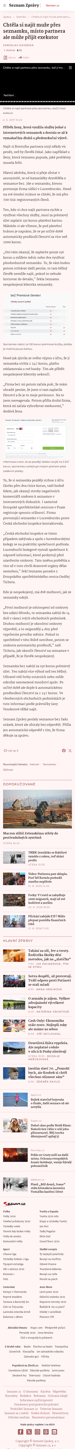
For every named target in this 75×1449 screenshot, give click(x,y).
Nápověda (59, 1391)
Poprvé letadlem (12, 1297)
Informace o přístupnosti (36, 1400)
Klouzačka (28, 1352)
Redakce (25, 1396)
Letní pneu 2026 (49, 1292)
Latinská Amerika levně (16, 1312)
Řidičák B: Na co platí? (52, 1307)
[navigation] (5, 5)
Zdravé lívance (48, 1264)
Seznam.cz (52, 5)
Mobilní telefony (51, 1366)
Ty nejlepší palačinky (52, 1254)
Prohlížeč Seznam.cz (24, 1409)
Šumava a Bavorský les (16, 1302)
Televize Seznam (51, 1409)
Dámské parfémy (40, 1371)
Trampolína (61, 1347)
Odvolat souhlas (19, 1417)
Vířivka (45, 1357)
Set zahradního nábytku (50, 1352)
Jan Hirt (44, 1226)
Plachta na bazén (42, 1347)
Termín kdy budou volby (16, 1232)
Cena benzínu (45, 1333)
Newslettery (60, 1413)
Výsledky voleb (11, 1226)
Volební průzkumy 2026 (16, 1221)
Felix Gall (45, 1237)
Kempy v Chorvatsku (15, 1292)
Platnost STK (47, 1317)
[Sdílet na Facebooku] (64, 751)
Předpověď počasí (55, 1328)
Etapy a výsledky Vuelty (53, 1221)
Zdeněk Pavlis (48, 1081)
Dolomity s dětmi (13, 1317)
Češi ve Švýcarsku (13, 1307)
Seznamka (49, 764)
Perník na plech (49, 1279)
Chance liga (9, 1254)
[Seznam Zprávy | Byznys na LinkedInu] (54, 1432)
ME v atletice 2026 (13, 1269)
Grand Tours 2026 (49, 1242)
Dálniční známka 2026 (52, 1297)
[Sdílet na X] (70, 751)
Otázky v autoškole (50, 1312)
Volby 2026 (9, 1216)
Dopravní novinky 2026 (53, 1302)
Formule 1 (8, 1274)
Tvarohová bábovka (50, 1269)
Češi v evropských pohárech (36, 1338)
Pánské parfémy (36, 1381)
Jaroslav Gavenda (18, 45)
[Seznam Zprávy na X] (29, 1432)
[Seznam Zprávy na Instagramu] (37, 1432)
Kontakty (11, 1396)
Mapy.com (36, 1328)
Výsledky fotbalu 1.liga (16, 1259)
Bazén (27, 1347)
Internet (34, 764)
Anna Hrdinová (49, 989)
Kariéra (45, 1391)
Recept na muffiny (50, 1259)
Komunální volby (12, 1242)
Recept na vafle (48, 1274)
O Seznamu (30, 1391)
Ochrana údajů (58, 1396)
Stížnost (8, 769)
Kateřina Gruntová (53, 1011)
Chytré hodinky (51, 1376)
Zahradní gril (31, 1357)
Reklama (40, 1396)
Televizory (35, 1376)
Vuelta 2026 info (49, 1216)
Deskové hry (19, 1376)
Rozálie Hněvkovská (44, 1058)
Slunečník (14, 1352)
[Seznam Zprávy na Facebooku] (20, 1432)
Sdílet (26, 57)
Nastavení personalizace (48, 1417)
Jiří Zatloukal (49, 1033)
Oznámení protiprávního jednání (36, 1404)
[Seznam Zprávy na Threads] (46, 1432)
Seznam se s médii (16, 1413)
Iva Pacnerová (48, 963)
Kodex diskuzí (40, 1413)
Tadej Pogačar (47, 1232)
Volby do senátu (12, 1237)
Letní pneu (58, 1371)
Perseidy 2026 (27, 1333)
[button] (70, 67)
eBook (12, 57)
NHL (5, 1279)
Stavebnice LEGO (18, 1371)
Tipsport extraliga (13, 1264)
